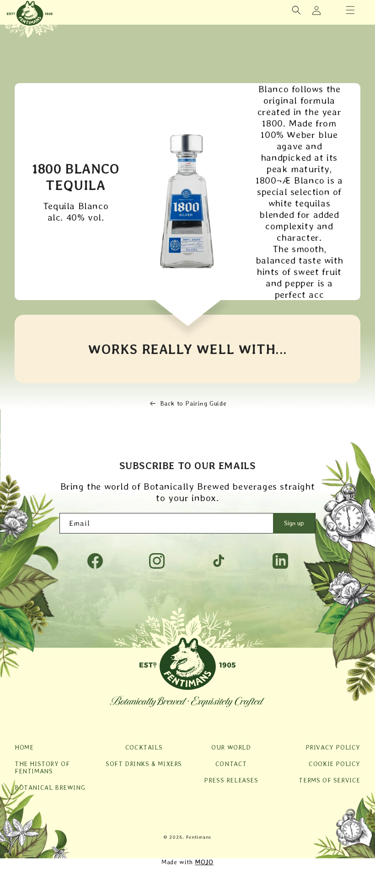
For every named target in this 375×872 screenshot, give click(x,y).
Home (24, 747)
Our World (231, 747)
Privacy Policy (332, 747)
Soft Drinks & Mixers (144, 763)
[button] (350, 10)
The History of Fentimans (42, 767)
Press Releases (231, 780)
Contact (231, 763)
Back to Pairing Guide (193, 403)
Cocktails (143, 747)
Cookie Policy (334, 763)
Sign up (294, 523)
